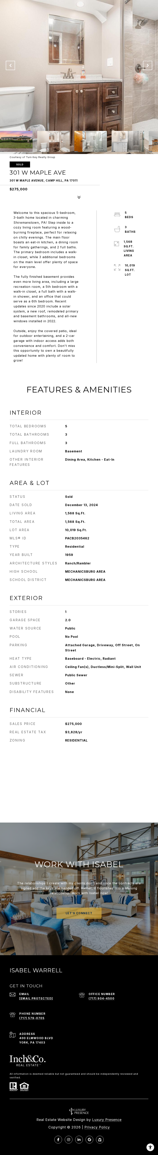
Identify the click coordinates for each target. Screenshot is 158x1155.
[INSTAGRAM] (68, 1139)
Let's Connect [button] (79, 913)
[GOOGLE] (89, 1139)
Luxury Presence (107, 1120)
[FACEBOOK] (58, 1139)
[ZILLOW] (100, 1139)
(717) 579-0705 (32, 1018)
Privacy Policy (97, 1127)
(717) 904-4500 (101, 998)
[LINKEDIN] (79, 1139)
